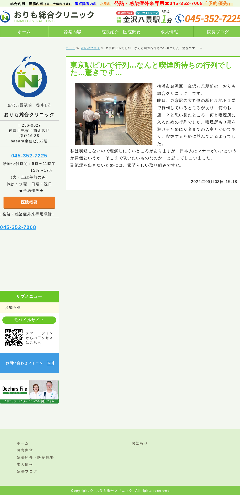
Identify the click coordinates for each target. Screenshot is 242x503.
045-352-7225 (29, 156)
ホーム (24, 31)
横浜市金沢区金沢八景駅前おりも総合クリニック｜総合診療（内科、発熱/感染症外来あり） (47, 16)
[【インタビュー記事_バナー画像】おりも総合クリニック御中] (29, 399)
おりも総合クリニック (114, 490)
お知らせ (13, 307)
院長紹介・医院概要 (121, 31)
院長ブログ (218, 31)
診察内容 (72, 31)
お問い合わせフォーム (24, 363)
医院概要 (29, 202)
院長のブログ (90, 48)
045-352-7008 (18, 227)
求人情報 (169, 31)
